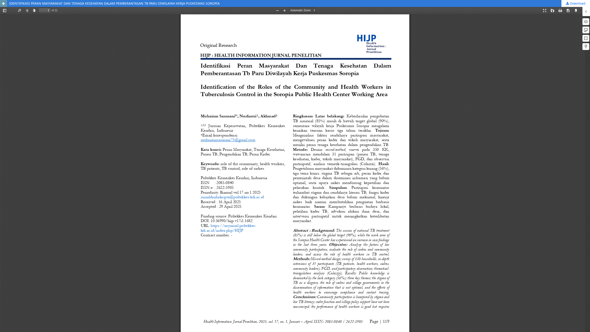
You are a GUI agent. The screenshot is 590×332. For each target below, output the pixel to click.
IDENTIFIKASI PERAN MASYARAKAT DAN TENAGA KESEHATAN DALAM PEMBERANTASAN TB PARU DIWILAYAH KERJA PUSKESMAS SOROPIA (114, 3)
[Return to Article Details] (3, 3)
